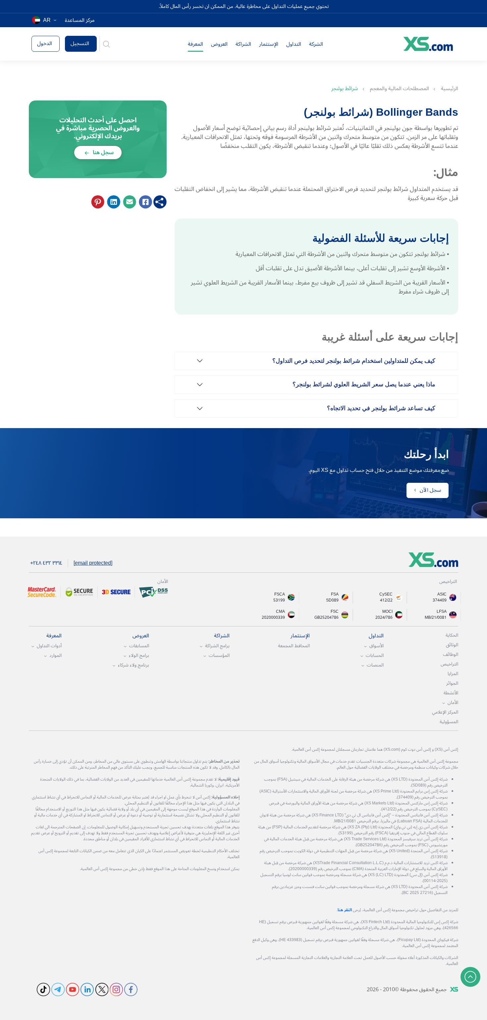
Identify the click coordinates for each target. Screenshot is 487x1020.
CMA (280, 612)
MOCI (387, 612)
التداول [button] (293, 44)
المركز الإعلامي (445, 712)
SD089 (332, 601)
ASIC (442, 595)
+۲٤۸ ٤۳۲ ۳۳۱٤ (46, 563)
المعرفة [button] (195, 44)
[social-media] (130, 988)
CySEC (386, 595)
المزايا (453, 673)
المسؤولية (449, 722)
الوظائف (450, 654)
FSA (335, 595)
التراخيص (449, 664)
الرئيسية (449, 88)
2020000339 (273, 618)
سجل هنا (102, 152)
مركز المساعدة (79, 20)
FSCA (279, 595)
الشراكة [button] (243, 44)
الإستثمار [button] (268, 44)
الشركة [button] (316, 44)
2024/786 (384, 618)
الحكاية (452, 635)
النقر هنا (345, 910)
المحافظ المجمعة (294, 645)
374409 (440, 601)
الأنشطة (451, 693)
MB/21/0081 (436, 618)
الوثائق (452, 645)
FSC (335, 612)
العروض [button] (219, 44)
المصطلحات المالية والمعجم (399, 88)
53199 (279, 601)
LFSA (442, 612)
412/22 (386, 601)
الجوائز (452, 683)
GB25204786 (326, 618)
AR (47, 20)
